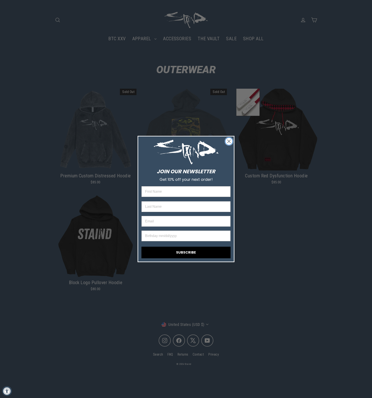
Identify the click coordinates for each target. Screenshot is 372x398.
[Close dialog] (229, 141)
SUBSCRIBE (186, 252)
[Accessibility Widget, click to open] (7, 391)
